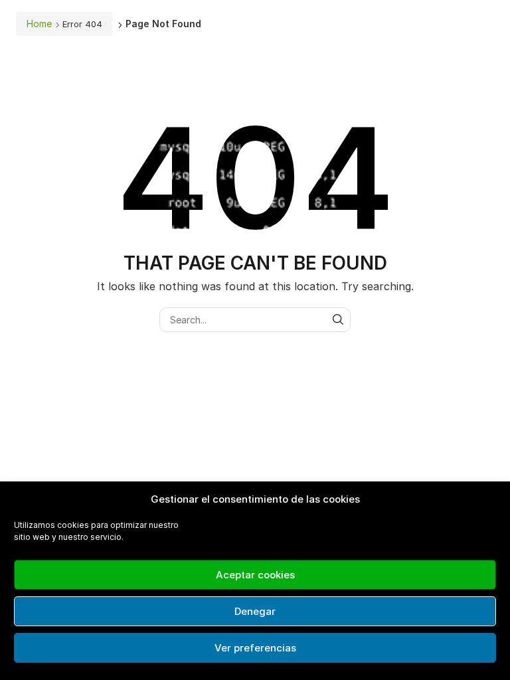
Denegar (255, 611)
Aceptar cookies (255, 574)
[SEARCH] (338, 319)
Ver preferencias (255, 647)
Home (39, 23)
